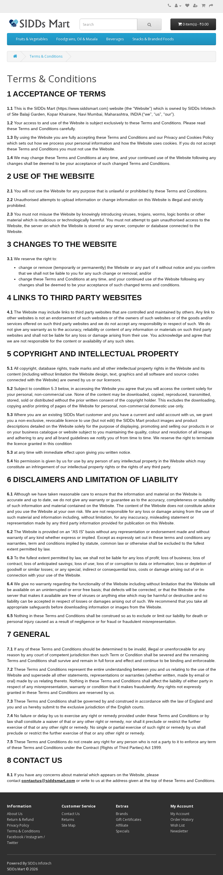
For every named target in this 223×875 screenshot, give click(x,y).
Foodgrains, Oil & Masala (77, 39)
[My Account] (178, 5)
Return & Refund (20, 819)
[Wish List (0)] (187, 5)
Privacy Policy (18, 825)
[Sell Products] (195, 5)
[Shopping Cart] (203, 5)
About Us (14, 813)
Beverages (115, 39)
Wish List (177, 825)
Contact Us (71, 813)
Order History (181, 819)
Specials (122, 831)
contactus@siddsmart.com (48, 780)
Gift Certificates (128, 819)
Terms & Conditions (46, 56)
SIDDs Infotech (39, 863)
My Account (179, 813)
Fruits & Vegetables (32, 39)
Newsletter (179, 831)
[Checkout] (211, 5)
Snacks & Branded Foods (153, 39)
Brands (122, 813)
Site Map (68, 825)
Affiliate (122, 825)
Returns (68, 819)
